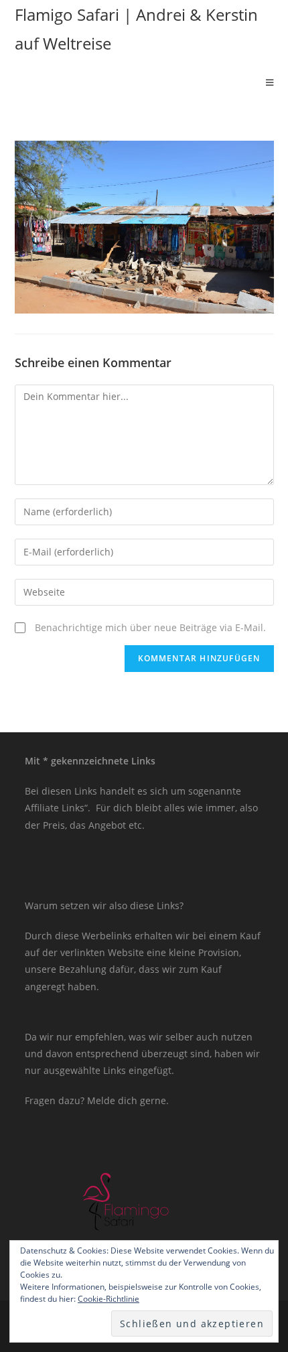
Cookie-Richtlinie (108, 1298)
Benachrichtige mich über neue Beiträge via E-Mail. (150, 627)
